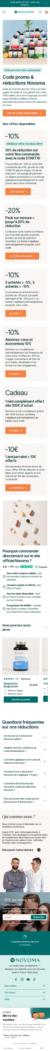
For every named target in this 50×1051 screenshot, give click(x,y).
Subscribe (38, 917)
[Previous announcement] (4, 3)
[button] (4, 12)
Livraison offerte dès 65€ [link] (25, 942)
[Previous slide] (41, 627)
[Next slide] (46, 627)
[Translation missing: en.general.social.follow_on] (16, 980)
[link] (24, 112)
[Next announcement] (46, 3)
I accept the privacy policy (17, 923)
